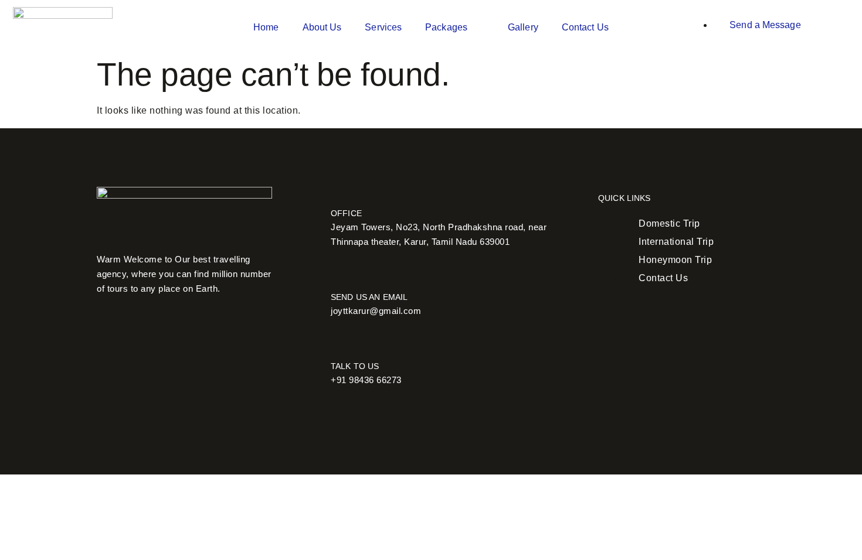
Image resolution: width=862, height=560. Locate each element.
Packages (446, 27)
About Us (322, 27)
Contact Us (585, 27)
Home (266, 27)
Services (383, 27)
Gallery (523, 27)
